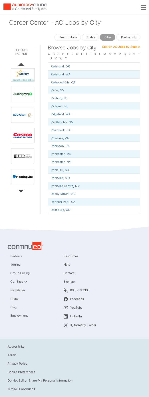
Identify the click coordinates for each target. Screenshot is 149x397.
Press (14, 298)
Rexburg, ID (59, 98)
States (90, 37)
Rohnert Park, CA (63, 202)
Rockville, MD (60, 178)
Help (67, 264)
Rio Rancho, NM (62, 122)
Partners (16, 256)
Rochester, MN (61, 154)
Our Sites (17, 281)
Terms (12, 355)
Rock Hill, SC (60, 170)
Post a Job (128, 37)
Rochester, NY (61, 162)
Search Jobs (67, 37)
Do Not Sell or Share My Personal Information (40, 380)
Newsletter (17, 290)
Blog (13, 307)
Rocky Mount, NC (63, 194)
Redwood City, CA (63, 82)
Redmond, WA (61, 74)
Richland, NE (60, 106)
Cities (108, 37)
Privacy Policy (17, 363)
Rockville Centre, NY (65, 186)
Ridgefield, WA (61, 114)
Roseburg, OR (60, 210)
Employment (19, 315)
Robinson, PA (60, 146)
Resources (71, 256)
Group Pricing (20, 273)
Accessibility (16, 346)
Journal (15, 264)
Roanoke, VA (60, 138)
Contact (69, 273)
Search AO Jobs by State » (121, 47)
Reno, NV (57, 90)
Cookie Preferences (21, 372)
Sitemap (69, 281)
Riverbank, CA (61, 130)
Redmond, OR (60, 66)
